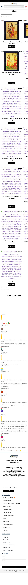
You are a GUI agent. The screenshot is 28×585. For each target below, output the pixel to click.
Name (3, 556)
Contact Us (6, 539)
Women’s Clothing (7, 509)
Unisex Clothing (7, 512)
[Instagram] (12, 482)
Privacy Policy (6, 547)
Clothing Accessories (8, 515)
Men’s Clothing (6, 506)
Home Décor (6, 521)
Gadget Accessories (8, 524)
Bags (4, 518)
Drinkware (5, 530)
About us (5, 537)
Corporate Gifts (7, 500)
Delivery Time (6, 542)
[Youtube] (16, 482)
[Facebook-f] (7, 482)
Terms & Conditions (8, 550)
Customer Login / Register (10, 487)
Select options (11, 46)
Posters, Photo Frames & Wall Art (11, 503)
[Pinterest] (21, 482)
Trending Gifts (6, 527)
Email (3, 561)
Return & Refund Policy (9, 545)
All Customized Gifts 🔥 (9, 497)
